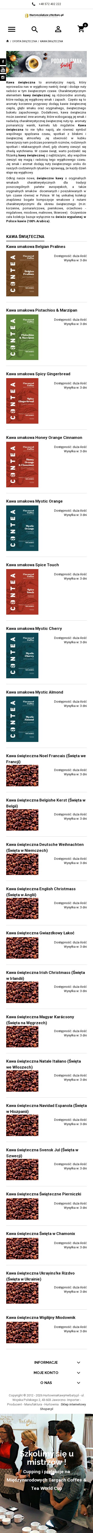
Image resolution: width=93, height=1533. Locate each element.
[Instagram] (3, 77)
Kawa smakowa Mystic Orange (34, 501)
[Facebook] (3, 61)
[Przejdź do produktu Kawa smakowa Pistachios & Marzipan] (22, 337)
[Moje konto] (58, 29)
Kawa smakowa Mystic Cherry (34, 628)
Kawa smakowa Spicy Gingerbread (38, 373)
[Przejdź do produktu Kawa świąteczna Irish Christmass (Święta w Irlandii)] (22, 992)
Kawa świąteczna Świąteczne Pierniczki (43, 1194)
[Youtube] (3, 69)
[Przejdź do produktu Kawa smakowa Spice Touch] (22, 592)
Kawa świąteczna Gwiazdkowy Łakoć (40, 933)
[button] (11, 29)
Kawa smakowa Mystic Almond (34, 692)
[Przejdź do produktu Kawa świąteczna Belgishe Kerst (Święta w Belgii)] (22, 820)
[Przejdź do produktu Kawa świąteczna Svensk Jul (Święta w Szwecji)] (22, 1169)
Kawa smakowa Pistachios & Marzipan (41, 310)
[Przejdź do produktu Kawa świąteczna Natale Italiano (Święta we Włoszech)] (22, 1081)
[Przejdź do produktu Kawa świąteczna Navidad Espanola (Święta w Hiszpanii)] (22, 1125)
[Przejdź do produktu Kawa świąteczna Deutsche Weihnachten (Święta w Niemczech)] (22, 864)
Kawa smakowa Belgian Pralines (35, 246)
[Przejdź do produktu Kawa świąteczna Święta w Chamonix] (22, 1248)
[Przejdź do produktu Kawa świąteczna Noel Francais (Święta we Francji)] (22, 775)
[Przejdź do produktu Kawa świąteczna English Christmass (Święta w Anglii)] (22, 908)
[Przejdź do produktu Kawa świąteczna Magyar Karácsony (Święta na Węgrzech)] (22, 1036)
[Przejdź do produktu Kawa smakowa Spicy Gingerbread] (22, 401)
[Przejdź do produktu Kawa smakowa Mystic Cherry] (22, 655)
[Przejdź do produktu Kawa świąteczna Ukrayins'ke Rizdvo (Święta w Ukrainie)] (22, 1293)
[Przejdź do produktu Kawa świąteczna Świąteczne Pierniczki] (22, 1209)
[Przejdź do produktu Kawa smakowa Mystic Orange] (22, 528)
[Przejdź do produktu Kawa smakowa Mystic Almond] (22, 719)
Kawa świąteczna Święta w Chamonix (40, 1233)
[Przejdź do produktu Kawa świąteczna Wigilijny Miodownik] (22, 1332)
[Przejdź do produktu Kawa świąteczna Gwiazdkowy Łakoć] (22, 948)
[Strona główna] (46, 15)
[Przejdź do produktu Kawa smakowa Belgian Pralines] (22, 273)
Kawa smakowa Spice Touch (32, 564)
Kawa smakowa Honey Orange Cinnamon (44, 437)
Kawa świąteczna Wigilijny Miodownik (40, 1317)
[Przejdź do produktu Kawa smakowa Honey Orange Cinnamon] (22, 464)
